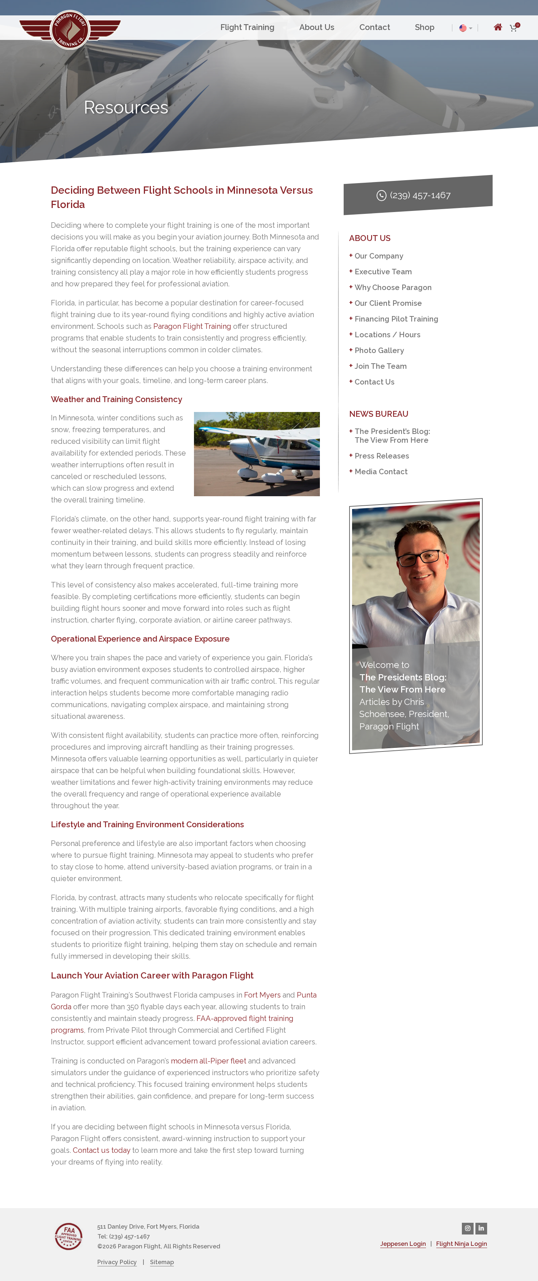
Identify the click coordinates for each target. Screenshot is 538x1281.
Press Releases (382, 456)
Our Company (379, 256)
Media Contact (381, 471)
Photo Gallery (379, 350)
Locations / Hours (388, 334)
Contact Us (375, 382)
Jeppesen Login (403, 1243)
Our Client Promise (388, 303)
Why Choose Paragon (393, 287)
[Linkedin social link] (481, 1228)
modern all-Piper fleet (208, 1061)
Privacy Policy (117, 1262)
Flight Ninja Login (461, 1243)
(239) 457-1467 (420, 194)
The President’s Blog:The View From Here (392, 436)
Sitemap (162, 1262)
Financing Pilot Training (396, 319)
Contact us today (101, 1150)
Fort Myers (262, 995)
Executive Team (383, 271)
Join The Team (381, 366)
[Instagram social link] (468, 1228)
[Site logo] (70, 29)
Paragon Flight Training (192, 326)
